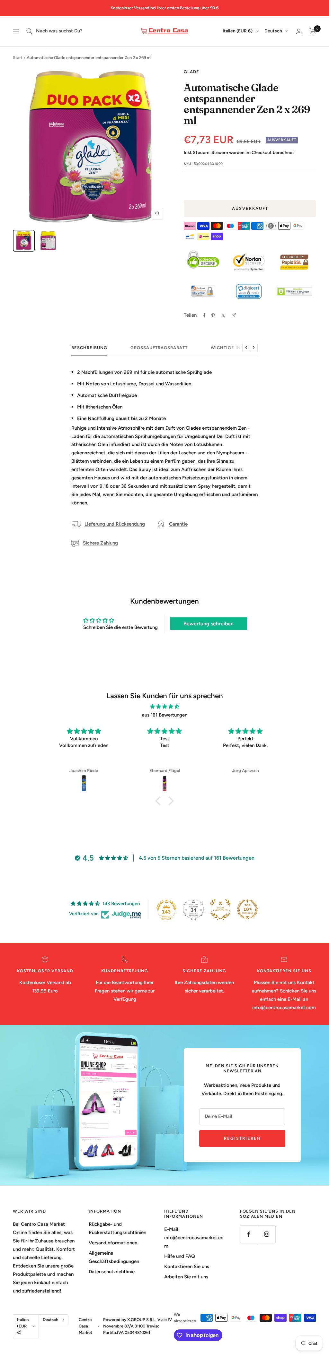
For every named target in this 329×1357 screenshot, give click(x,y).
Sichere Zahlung (100, 543)
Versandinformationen (113, 1243)
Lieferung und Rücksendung (114, 524)
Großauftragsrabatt (159, 347)
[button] (159, 800)
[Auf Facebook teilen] (204, 315)
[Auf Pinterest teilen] (213, 315)
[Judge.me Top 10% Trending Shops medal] (247, 909)
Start (17, 57)
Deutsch (273, 31)
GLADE (191, 71)
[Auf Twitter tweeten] (223, 315)
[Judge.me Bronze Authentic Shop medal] (220, 909)
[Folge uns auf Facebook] (249, 1234)
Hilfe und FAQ (179, 1256)
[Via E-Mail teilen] (234, 315)
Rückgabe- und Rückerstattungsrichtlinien (117, 1228)
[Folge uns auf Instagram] (266, 1234)
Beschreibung (89, 347)
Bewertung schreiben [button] (208, 624)
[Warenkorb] (312, 31)
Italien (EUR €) (238, 31)
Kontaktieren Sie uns (186, 1266)
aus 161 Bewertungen (164, 715)
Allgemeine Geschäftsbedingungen (114, 1257)
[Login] (299, 31)
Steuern (219, 152)
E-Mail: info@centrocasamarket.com (194, 1237)
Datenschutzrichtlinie (112, 1272)
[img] (164, 706)
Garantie (178, 524)
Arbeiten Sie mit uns (186, 1277)
